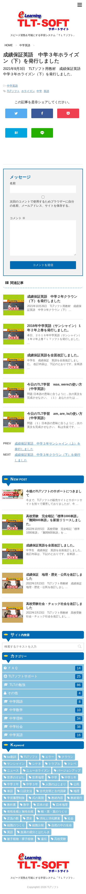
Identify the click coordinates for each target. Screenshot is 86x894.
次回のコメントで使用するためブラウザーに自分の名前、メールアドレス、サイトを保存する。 (42, 203)
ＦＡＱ (44, 668)
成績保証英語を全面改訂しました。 (54, 355)
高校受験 (60, 839)
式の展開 (38, 797)
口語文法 (26, 791)
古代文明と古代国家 (53, 791)
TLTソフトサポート (44, 676)
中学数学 (45, 710)
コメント (17, 218)
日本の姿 (42, 804)
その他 (44, 693)
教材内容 (57, 797)
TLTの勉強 (45, 685)
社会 (70, 818)
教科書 (11, 804)
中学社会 (45, 727)
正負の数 (13, 818)
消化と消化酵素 (50, 818)
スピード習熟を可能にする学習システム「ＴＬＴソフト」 (43, 877)
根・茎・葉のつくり (54, 811)
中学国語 (45, 702)
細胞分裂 (38, 825)
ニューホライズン (38, 770)
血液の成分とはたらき (35, 832)
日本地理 (62, 804)
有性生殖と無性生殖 (20, 811)
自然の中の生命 (61, 825)
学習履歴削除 (16, 797)
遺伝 (44, 839)
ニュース (13, 770)
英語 (46, 91)
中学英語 (12, 85)
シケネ (36, 763)
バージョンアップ (69, 770)
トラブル (54, 763)
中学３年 (32, 784)
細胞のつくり (16, 825)
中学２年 (13, 784)
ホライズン (28, 91)
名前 (13, 183)
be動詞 (11, 756)
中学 (39, 91)
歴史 (29, 818)
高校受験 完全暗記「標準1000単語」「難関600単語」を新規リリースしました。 (53, 520)
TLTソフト (13, 91)
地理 (76, 791)
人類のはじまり (56, 784)
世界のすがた (16, 777)
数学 (26, 804)
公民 (76, 784)
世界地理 (38, 777)
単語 (10, 791)
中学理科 (45, 718)
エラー (49, 756)
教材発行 (76, 797)
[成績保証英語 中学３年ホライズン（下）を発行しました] (16, 133)
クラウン (67, 756)
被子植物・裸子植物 (20, 839)
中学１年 (70, 777)
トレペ (72, 763)
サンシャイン (16, 763)
